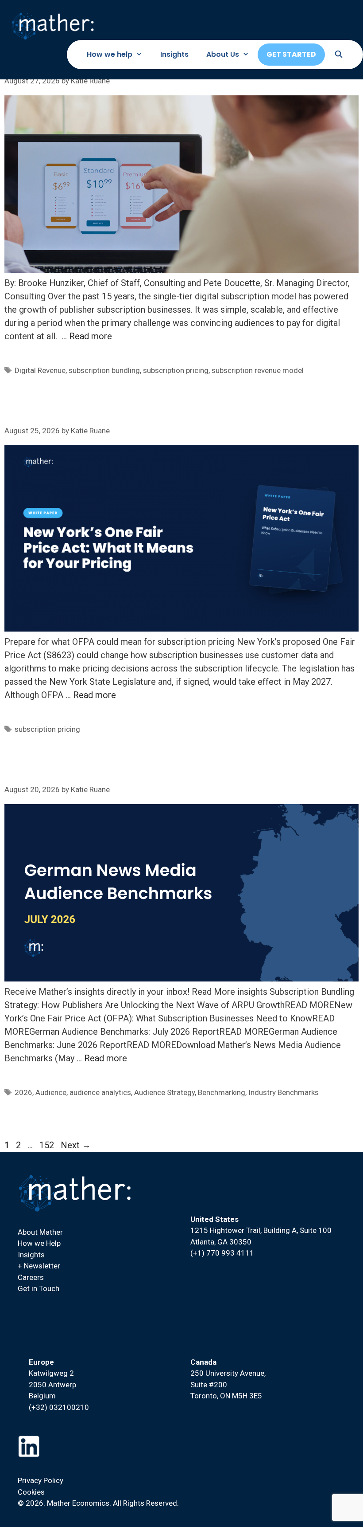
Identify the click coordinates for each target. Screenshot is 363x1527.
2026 (23, 1092)
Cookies (31, 1492)
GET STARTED (291, 54)
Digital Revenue (40, 370)
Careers (31, 1277)
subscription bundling (104, 370)
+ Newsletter (39, 1265)
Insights (174, 54)
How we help (109, 54)
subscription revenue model (258, 370)
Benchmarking (221, 1092)
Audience (50, 1092)
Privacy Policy (40, 1480)
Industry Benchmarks (283, 1092)
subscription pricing (176, 370)
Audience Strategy (164, 1092)
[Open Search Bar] (338, 54)
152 (47, 1145)
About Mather (40, 1232)
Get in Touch (38, 1288)
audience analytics (100, 1092)
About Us (222, 54)
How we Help (39, 1243)
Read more (90, 336)
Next (76, 1145)
